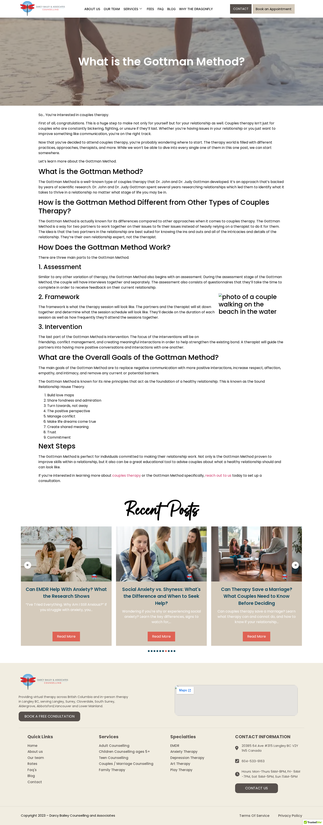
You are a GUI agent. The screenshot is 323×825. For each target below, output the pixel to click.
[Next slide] (295, 565)
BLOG (171, 9)
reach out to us (218, 475)
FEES (150, 9)
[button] (149, 651)
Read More (66, 636)
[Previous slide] (27, 565)
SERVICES (130, 9)
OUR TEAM (112, 9)
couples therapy (126, 475)
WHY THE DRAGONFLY (196, 9)
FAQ (161, 9)
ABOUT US (92, 9)
